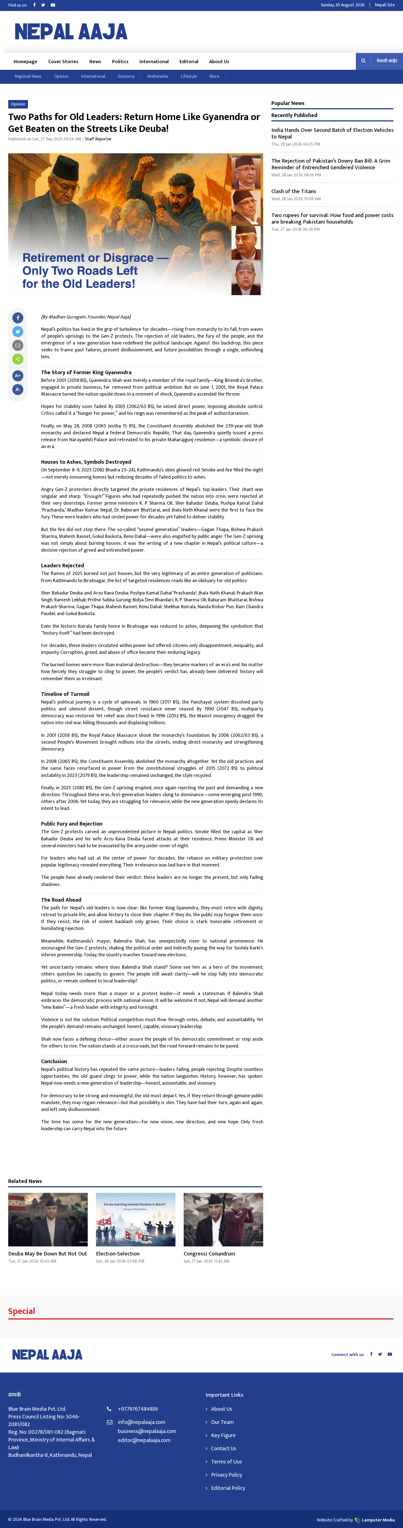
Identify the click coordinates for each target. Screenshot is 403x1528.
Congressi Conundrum (209, 1253)
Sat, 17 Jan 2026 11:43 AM (206, 1261)
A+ (18, 376)
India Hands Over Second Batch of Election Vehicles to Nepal (332, 133)
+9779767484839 (138, 1409)
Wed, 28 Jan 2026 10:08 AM (296, 199)
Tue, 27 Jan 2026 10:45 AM (32, 1261)
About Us (219, 62)
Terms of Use (226, 1461)
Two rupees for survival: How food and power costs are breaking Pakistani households (332, 219)
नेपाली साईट (387, 61)
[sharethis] (17, 359)
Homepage (25, 62)
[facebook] (17, 317)
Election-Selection (118, 1253)
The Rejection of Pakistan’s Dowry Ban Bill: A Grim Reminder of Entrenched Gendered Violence (330, 164)
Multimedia (157, 76)
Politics (120, 62)
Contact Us (223, 1448)
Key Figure (223, 1435)
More (214, 76)
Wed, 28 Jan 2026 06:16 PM (296, 175)
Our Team (222, 1422)
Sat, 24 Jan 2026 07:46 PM (120, 1261)
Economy (126, 76)
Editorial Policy (228, 1488)
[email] (17, 345)
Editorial (189, 62)
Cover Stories (63, 62)
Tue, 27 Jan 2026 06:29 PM (295, 229)
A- (18, 389)
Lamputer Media (378, 1520)
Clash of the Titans (293, 191)
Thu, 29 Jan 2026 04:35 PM (295, 144)
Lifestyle (189, 76)
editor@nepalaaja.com (144, 1440)
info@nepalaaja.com (141, 1422)
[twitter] (17, 331)
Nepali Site (385, 5)
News (95, 62)
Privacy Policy (226, 1475)
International (154, 62)
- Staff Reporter (97, 139)
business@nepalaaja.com (147, 1431)
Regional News (28, 76)
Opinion (61, 76)
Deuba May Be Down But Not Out (47, 1253)
